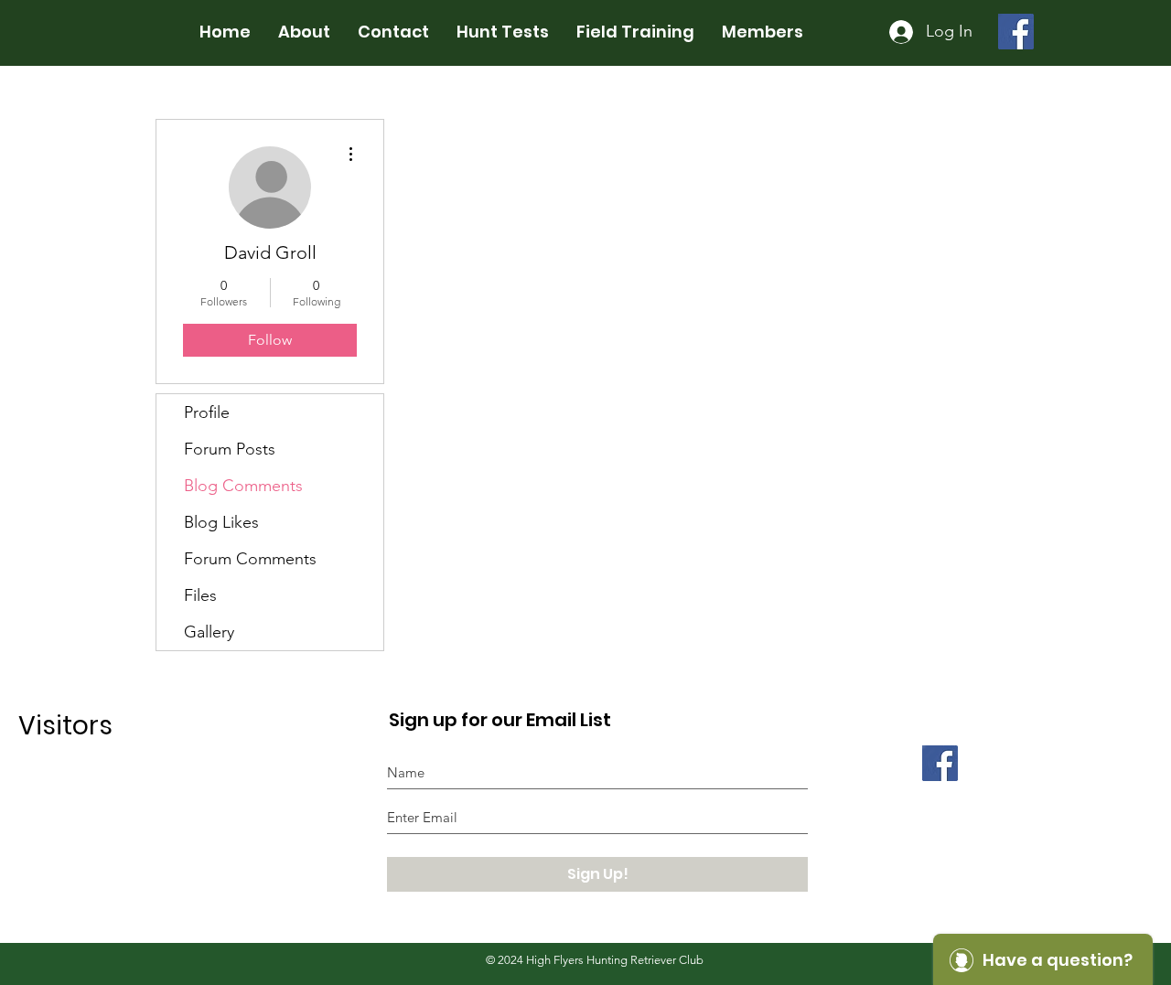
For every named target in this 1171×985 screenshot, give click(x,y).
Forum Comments (250, 559)
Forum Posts (229, 449)
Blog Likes (221, 522)
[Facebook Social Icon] (1016, 31)
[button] (393, 31)
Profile (207, 412)
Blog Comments (243, 486)
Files (200, 595)
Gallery (209, 632)
